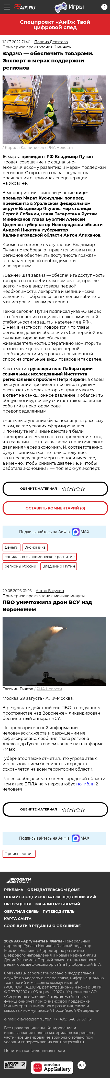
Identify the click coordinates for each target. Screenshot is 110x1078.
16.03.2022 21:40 (16, 42)
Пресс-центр (17, 904)
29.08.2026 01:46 (17, 590)
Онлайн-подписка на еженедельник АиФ (50, 897)
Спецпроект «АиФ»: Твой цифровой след (55, 24)
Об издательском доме (53, 889)
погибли (86, 784)
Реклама (13, 889)
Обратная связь (21, 911)
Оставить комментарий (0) (55, 508)
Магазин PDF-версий (57, 904)
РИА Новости (60, 147)
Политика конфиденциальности (34, 1050)
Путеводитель (58, 911)
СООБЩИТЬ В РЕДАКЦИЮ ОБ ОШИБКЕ (42, 926)
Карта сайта (17, 918)
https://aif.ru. (73, 1042)
